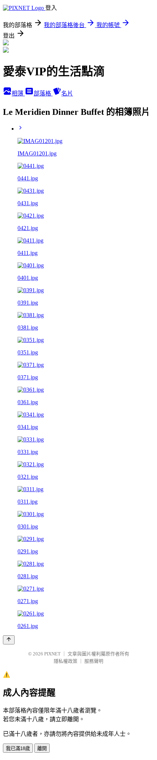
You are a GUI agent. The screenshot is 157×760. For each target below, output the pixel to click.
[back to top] (9, 639)
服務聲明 (93, 661)
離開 (42, 748)
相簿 (18, 93)
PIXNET (52, 653)
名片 (67, 93)
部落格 (43, 93)
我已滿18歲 (18, 748)
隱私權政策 (65, 661)
